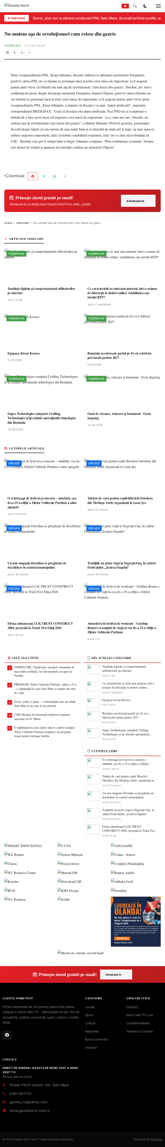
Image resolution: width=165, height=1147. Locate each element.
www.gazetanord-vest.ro (29, 1110)
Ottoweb (156, 1139)
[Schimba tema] (145, 6)
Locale (90, 1007)
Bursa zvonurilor (96, 1039)
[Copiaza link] (29, 53)
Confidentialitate (138, 1023)
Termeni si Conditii (139, 1031)
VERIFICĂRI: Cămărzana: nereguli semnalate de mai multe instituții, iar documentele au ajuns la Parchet (44, 671)
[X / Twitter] (15, 53)
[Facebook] (7, 53)
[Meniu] (156, 6)
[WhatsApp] (22, 53)
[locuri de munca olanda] (136, 922)
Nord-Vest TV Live (139, 1015)
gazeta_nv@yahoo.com (28, 1102)
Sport (89, 1015)
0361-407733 (20, 1093)
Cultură (90, 1023)
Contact (132, 1007)
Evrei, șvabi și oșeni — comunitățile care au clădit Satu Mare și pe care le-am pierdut (44, 704)
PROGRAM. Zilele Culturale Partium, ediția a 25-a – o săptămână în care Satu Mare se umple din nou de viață (45, 688)
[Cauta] (135, 6)
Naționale (12, 45)
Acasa (8, 222)
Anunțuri (91, 1047)
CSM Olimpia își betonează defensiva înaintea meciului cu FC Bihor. (42, 716)
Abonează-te (135, 200)
